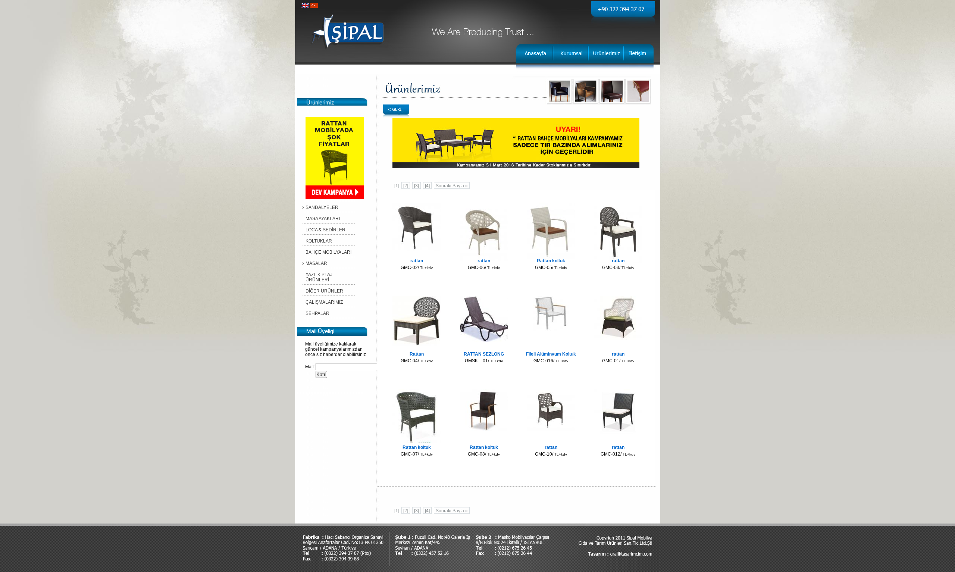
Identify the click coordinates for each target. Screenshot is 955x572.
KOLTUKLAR (319, 241)
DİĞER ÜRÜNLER (324, 291)
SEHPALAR (317, 313)
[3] (416, 185)
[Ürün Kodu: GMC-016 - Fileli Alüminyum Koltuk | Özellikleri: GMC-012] (551, 329)
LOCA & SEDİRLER (325, 229)
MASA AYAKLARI (323, 218)
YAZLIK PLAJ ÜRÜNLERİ (319, 277)
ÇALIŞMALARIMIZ (324, 302)
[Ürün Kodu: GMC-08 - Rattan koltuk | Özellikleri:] (484, 429)
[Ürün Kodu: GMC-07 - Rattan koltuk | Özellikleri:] (416, 441)
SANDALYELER (322, 207)
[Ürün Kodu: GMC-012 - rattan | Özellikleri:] (618, 434)
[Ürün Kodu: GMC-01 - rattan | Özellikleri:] (618, 338)
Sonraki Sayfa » (452, 185)
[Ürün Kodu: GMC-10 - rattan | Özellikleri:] (551, 431)
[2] (405, 185)
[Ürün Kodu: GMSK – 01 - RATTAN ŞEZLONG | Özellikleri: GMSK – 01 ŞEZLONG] (484, 340)
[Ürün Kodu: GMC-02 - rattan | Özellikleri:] (416, 249)
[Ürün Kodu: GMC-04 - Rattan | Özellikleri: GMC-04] (416, 344)
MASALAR (316, 263)
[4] (427, 185)
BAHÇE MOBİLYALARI (328, 252)
